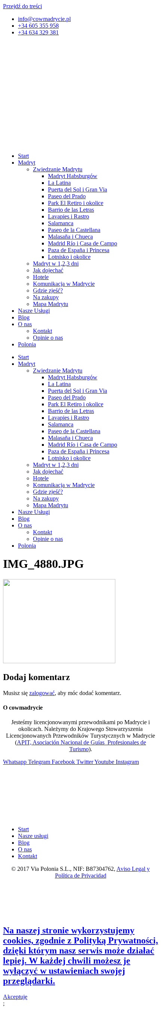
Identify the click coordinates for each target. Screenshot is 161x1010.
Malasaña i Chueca (70, 236)
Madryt (26, 162)
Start (23, 156)
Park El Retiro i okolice (75, 203)
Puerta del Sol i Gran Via (77, 189)
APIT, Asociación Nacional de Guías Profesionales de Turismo (81, 745)
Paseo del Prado (67, 196)
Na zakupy (46, 297)
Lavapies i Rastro (68, 216)
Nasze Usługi (34, 310)
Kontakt (42, 331)
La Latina (59, 183)
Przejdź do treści (22, 6)
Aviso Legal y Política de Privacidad (102, 872)
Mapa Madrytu (50, 304)
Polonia (27, 344)
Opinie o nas (48, 337)
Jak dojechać (48, 270)
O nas (25, 324)
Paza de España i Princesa (78, 250)
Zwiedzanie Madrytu (57, 169)
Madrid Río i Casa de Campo (82, 243)
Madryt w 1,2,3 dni (56, 263)
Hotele (41, 277)
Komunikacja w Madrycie (64, 284)
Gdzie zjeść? (48, 290)
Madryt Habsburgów (72, 176)
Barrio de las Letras (71, 209)
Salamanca (60, 223)
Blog (24, 317)
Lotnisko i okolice (69, 257)
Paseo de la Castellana (74, 230)
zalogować (42, 693)
